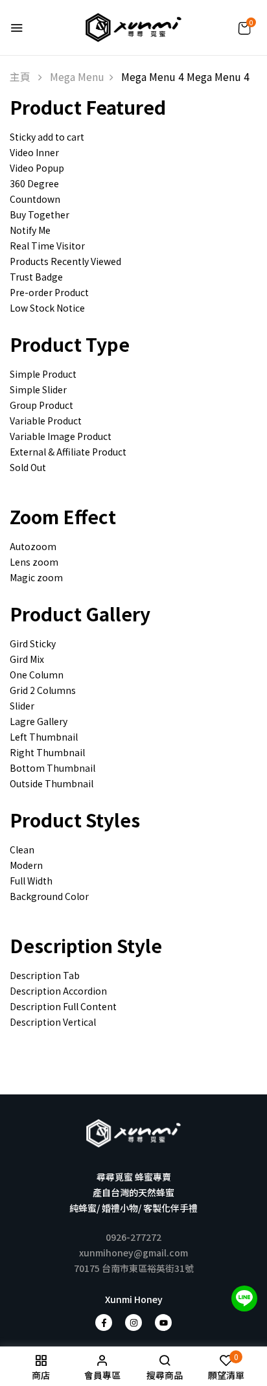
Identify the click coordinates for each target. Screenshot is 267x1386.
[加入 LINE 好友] (244, 1298)
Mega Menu (77, 76)
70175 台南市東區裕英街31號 (134, 1268)
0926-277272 (133, 1236)
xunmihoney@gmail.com (133, 1252)
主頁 (20, 76)
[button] (244, 27)
